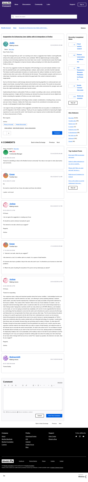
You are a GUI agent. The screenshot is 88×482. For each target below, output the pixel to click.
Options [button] (83, 28)
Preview (60, 384)
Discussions (27, 4)
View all (73, 103)
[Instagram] (80, 438)
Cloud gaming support (79, 46)
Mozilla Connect (6, 4)
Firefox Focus (29, 447)
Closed (70, 141)
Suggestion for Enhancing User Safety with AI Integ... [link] (34, 28)
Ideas (16, 4)
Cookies (55, 463)
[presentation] (5, 387)
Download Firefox (31, 438)
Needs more (72, 124)
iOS (26, 441)
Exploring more (72, 129)
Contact (64, 463)
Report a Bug (52, 441)
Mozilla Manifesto (7, 441)
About (4, 438)
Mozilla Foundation (8, 444)
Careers (4, 447)
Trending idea (72, 121)
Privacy (45, 463)
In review (71, 126)
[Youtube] (83, 438)
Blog (26, 449)
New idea (11, 49)
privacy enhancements (33, 128)
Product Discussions (22, 124)
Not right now (72, 135)
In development (73, 132)
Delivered (71, 138)
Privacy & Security (9, 124)
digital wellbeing (9, 128)
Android (27, 444)
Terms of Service (34, 463)
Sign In (82, 4)
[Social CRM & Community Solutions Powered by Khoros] (82, 478)
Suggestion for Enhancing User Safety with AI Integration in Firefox (26, 37)
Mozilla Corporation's (9, 468)
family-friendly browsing (20, 128)
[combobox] (44, 17)
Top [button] (4, 477)
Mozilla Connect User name (80, 88)
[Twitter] (76, 438)
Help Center (52, 438)
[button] (5, 133)
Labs (48, 4)
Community (39, 4)
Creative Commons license (62, 469)
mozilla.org (22, 463)
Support (72, 4)
